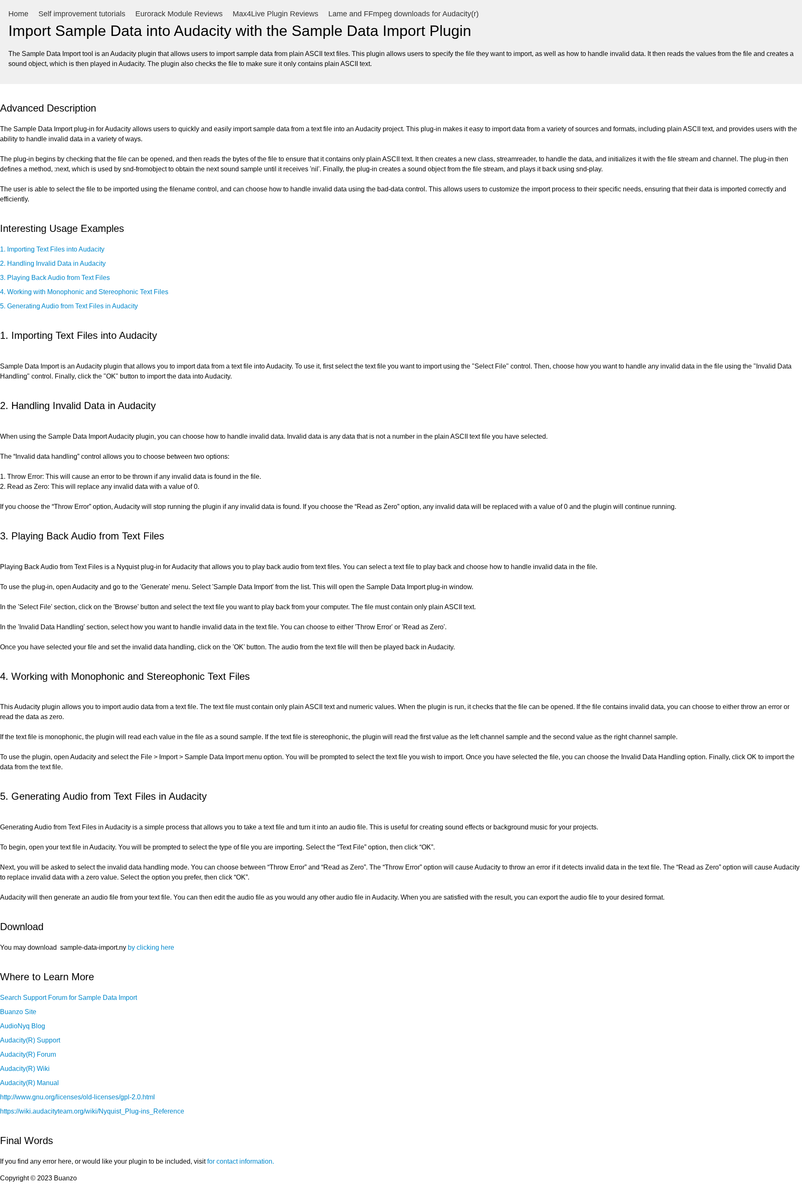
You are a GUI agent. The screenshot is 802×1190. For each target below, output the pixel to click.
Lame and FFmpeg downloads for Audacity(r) (403, 14)
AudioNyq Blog (22, 1026)
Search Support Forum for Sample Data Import (68, 997)
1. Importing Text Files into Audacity (52, 249)
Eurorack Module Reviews (179, 14)
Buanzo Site (18, 1011)
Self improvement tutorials (81, 14)
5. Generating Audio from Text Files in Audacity (69, 306)
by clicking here (151, 947)
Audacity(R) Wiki (25, 1068)
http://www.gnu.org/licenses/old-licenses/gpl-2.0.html (77, 1097)
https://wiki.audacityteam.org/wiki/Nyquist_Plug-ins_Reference (92, 1111)
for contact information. (240, 1161)
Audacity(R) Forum (28, 1054)
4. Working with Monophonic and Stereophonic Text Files (84, 291)
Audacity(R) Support (30, 1040)
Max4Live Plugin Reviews (275, 14)
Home (18, 14)
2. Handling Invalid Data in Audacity (53, 263)
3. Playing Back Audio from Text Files (55, 277)
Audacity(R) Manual (29, 1082)
